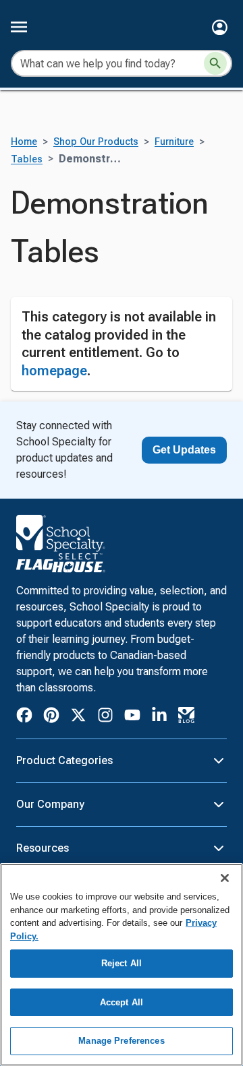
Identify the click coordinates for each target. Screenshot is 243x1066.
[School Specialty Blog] (186, 717)
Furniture (174, 142)
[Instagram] (105, 717)
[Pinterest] (51, 717)
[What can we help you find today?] (215, 63)
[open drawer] (19, 27)
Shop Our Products (95, 142)
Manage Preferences (121, 1041)
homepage (54, 371)
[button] (220, 27)
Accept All (121, 1002)
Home (24, 142)
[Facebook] (24, 717)
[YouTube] (132, 717)
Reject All (121, 963)
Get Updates (184, 450)
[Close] (225, 878)
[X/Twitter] (78, 717)
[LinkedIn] (159, 717)
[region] (121, 964)
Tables (27, 159)
